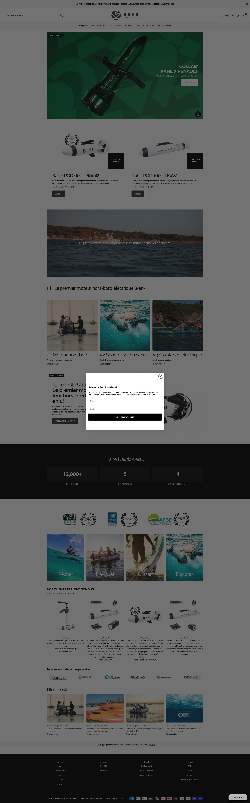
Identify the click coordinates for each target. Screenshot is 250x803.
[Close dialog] (160, 376)
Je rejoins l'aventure (125, 417)
